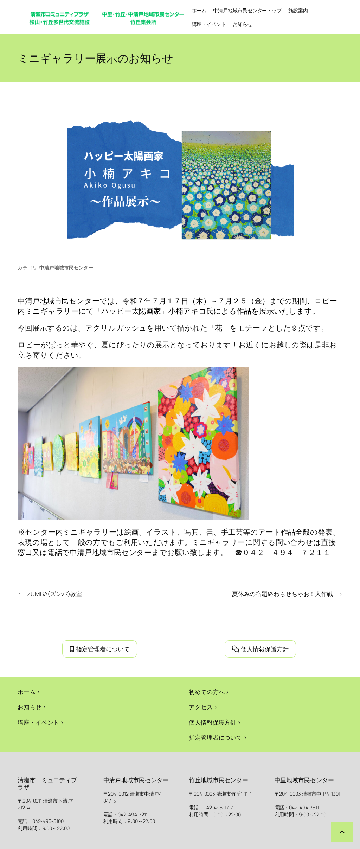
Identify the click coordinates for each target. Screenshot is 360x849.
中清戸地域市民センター (66, 267)
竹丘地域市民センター (218, 780)
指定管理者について (103, 649)
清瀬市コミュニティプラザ (47, 783)
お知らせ (29, 707)
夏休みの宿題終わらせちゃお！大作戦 (282, 593)
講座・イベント (38, 722)
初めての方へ (206, 691)
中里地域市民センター (304, 780)
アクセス (201, 707)
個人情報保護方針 (265, 649)
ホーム (199, 10)
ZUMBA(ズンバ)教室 (54, 593)
